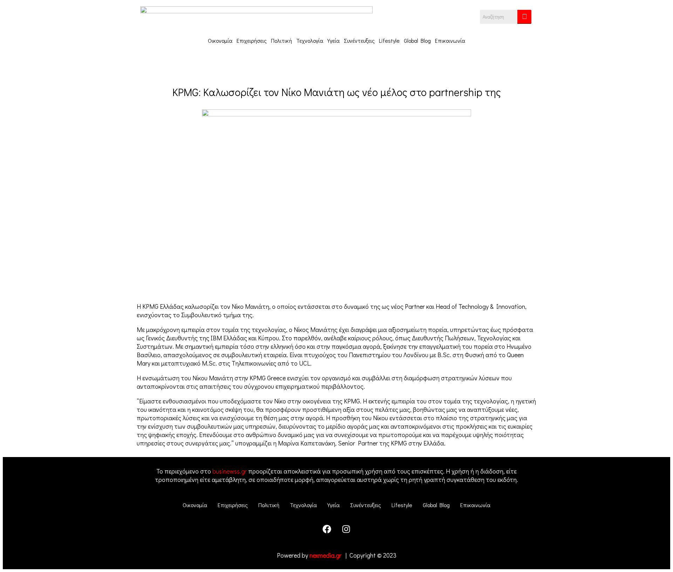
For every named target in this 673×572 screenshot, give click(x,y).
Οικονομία (220, 40)
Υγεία (333, 40)
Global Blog (417, 40)
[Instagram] (346, 529)
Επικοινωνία (450, 40)
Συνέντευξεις (359, 40)
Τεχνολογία (309, 40)
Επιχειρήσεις (252, 40)
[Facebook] (327, 529)
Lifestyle (389, 40)
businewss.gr (229, 471)
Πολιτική (281, 40)
